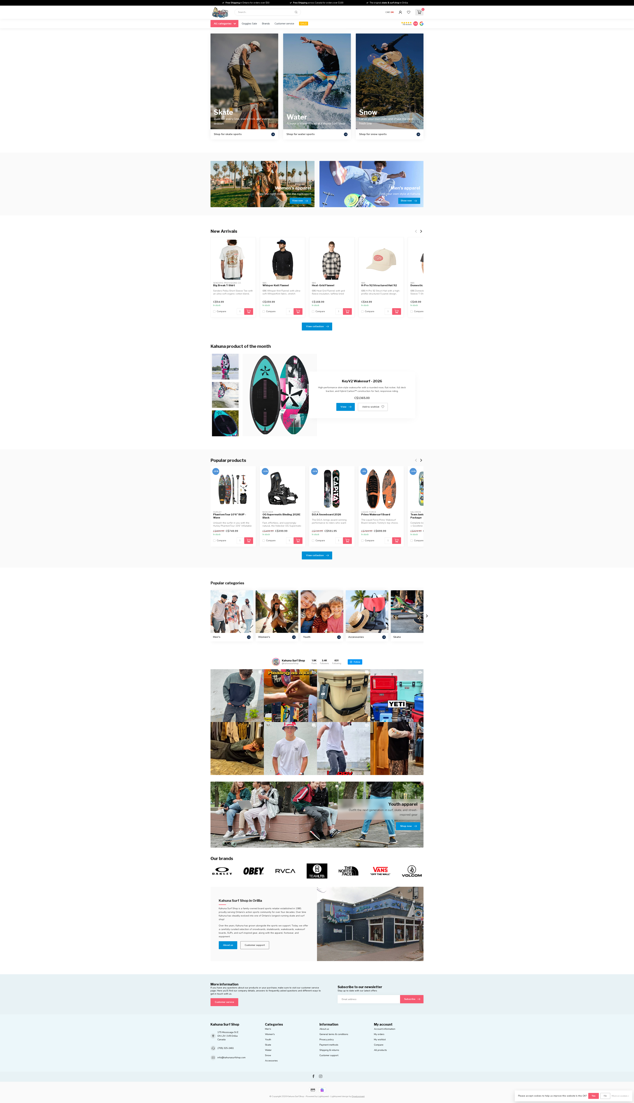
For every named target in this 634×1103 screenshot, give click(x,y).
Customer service (284, 23)
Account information (384, 1029)
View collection (315, 326)
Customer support (255, 945)
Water (268, 1050)
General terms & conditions (333, 1034)
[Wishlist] (408, 12)
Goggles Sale (249, 23)
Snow (268, 1055)
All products (380, 1050)
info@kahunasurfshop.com (231, 1057)
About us (228, 945)
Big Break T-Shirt (224, 285)
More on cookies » (620, 1095)
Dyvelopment (358, 1096)
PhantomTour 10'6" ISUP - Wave (229, 516)
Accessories (271, 1060)
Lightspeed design (340, 1096)
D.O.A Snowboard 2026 (326, 514)
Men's (268, 1029)
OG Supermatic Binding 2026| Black (281, 516)
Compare (221, 311)
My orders (379, 1034)
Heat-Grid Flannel (323, 285)
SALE (303, 23)
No (605, 1095)
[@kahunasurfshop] (276, 662)
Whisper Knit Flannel (276, 285)
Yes (593, 1095)
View (343, 406)
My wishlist (380, 1039)
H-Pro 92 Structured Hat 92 (379, 285)
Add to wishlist (370, 406)
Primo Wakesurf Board (375, 514)
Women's (270, 1034)
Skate (268, 1044)
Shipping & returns (329, 1050)
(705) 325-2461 (225, 1048)
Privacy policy (326, 1039)
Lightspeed (323, 1096)
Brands (266, 23)
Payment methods (328, 1044)
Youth (268, 1039)
